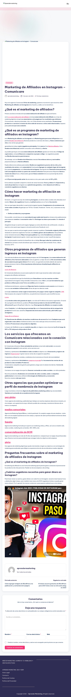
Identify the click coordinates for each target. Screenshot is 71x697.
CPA (62, 292)
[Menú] (68, 3)
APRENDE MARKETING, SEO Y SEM (13, 670)
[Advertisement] (35, 24)
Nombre (8, 634)
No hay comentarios (42, 96)
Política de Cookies (8, 678)
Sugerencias (15, 354)
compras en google (34, 360)
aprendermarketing (26, 568)
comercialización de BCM (18, 432)
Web (48, 634)
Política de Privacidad (9, 681)
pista (7, 442)
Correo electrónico (33, 634)
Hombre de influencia (17, 141)
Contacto (5, 675)
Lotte (7, 297)
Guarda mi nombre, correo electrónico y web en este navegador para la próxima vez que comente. (35, 642)
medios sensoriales (15, 409)
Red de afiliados (53, 146)
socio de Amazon (10, 269)
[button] (24, 572)
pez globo (10, 397)
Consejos (9, 82)
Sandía (8, 422)
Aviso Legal (6, 672)
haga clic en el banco (12, 316)
